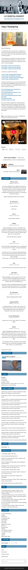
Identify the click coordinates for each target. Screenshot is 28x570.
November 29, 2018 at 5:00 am (14, 317)
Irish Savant (4, 522)
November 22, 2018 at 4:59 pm (14, 243)
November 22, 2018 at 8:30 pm (14, 328)
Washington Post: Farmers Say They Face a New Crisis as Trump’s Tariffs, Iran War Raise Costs (13, 424)
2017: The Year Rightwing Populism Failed (11, 95)
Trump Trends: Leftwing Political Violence (11, 74)
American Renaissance (6, 513)
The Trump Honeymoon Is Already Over (10, 89)
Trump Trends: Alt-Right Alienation (9, 79)
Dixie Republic (4, 519)
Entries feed (4, 552)
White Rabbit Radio (5, 536)
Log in (2, 549)
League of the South (6, 524)
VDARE (2, 535)
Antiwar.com (4, 516)
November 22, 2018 (6, 29)
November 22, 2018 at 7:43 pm (14, 303)
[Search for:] (14, 561)
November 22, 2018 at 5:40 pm (14, 264)
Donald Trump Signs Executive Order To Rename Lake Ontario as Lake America (14, 400)
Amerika (3, 515)
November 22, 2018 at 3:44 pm (14, 215)
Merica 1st (3, 525)
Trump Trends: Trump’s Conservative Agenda (12, 77)
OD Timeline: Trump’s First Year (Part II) (10, 67)
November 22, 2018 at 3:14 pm (14, 183)
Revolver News (4, 527)
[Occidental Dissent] (14, 13)
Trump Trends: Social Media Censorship (10, 76)
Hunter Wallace (15, 29)
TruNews (3, 533)
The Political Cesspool (6, 532)
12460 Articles (21, 157)
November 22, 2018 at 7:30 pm (14, 203)
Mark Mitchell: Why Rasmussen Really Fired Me (11, 483)
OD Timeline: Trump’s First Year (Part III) (11, 69)
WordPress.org (4, 556)
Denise (14, 327)
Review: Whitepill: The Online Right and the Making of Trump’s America (13, 392)
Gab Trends (3, 521)
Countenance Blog (5, 518)
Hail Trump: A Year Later (7, 94)
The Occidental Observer (6, 530)
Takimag (3, 528)
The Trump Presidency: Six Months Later (11, 92)
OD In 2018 (3, 97)
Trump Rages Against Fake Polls (8, 454)
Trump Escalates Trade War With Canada (10, 469)
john (14, 242)
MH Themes (21, 568)
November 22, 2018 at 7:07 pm (14, 274)
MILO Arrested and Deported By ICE (16, 410)
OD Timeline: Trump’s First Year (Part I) (10, 66)
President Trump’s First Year (8, 100)
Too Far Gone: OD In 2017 (7, 91)
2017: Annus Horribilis (6, 98)
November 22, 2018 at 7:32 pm (14, 294)
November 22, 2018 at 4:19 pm (14, 225)
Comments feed (5, 554)
